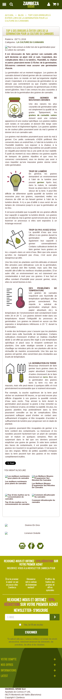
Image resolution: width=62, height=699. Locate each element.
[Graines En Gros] (31, 525)
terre (45, 377)
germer (40, 182)
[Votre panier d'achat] (54, 4)
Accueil (9, 15)
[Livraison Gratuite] (31, 533)
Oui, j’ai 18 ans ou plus (33, 624)
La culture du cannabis (30, 42)
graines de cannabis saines (43, 115)
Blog (21, 15)
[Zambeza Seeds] (31, 3)
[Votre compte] (48, 4)
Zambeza (20, 697)
